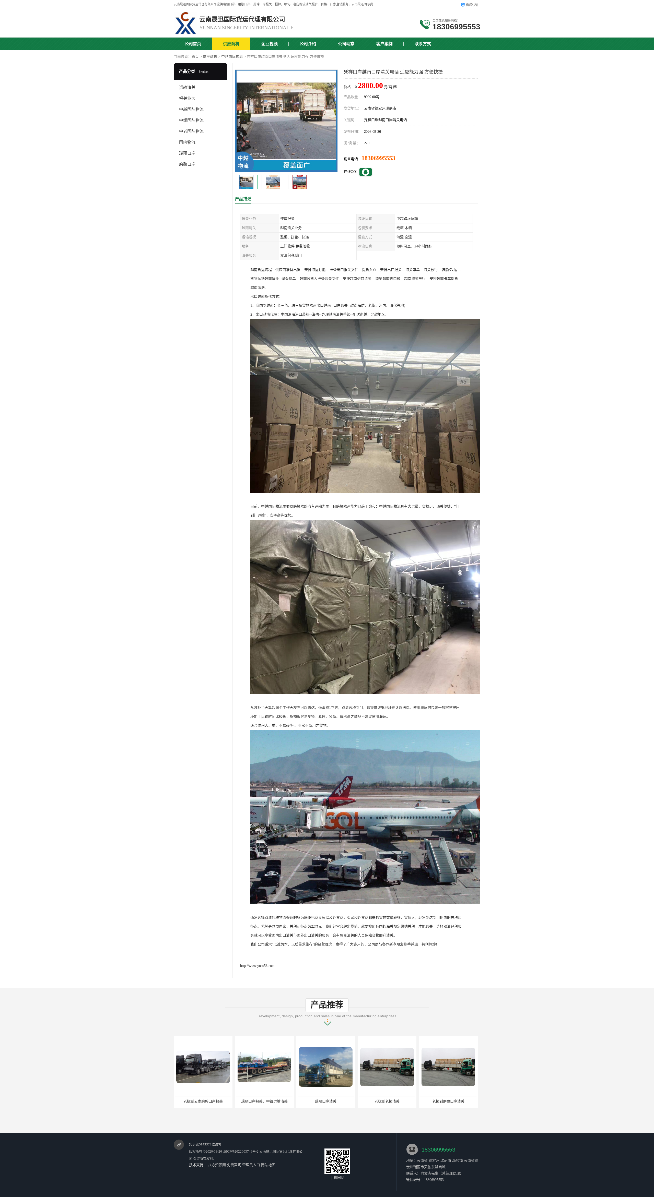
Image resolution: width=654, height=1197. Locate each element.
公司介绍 (308, 44)
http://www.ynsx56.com (257, 966)
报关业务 (187, 98)
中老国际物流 (191, 131)
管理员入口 (251, 1165)
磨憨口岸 (187, 164)
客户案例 (384, 44)
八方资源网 (217, 1165)
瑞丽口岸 (187, 153)
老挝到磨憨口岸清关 (326, 1101)
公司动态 (346, 44)
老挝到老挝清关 (264, 1101)
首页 (195, 56)
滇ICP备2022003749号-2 (241, 1151)
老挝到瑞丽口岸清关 (387, 1101)
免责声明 (234, 1165)
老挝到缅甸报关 (448, 1101)
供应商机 (231, 44)
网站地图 (268, 1165)
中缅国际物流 (191, 120)
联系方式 (423, 44)
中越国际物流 (232, 56)
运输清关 (187, 87)
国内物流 (187, 142)
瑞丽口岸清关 (203, 1101)
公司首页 (193, 44)
